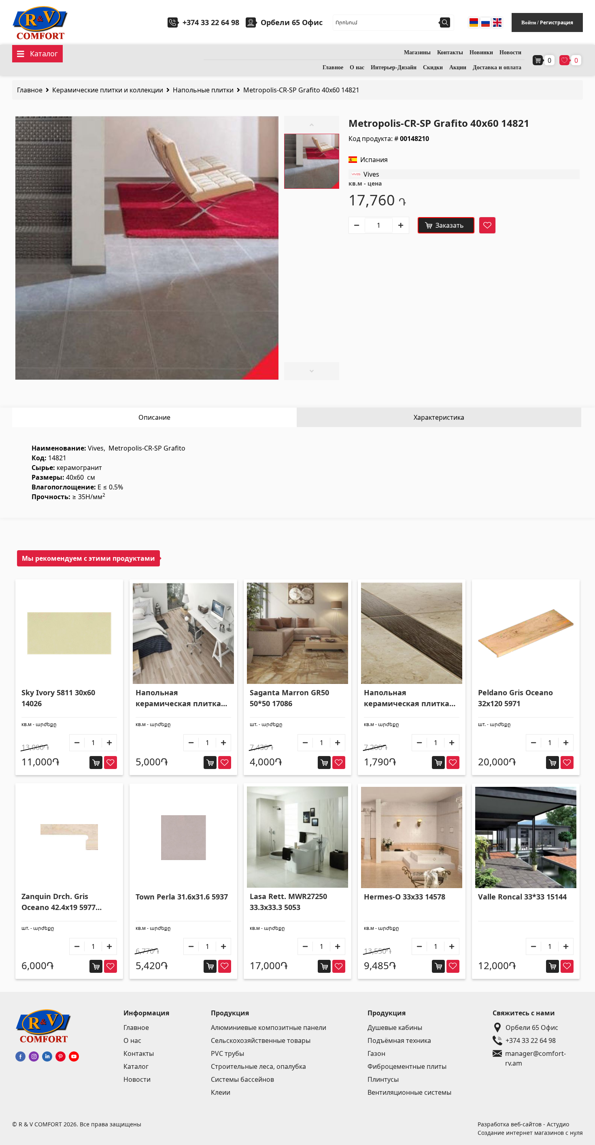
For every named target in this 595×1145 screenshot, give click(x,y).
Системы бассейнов (242, 1079)
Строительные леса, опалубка (258, 1066)
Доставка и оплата (497, 67)
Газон (376, 1053)
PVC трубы (227, 1053)
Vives (371, 174)
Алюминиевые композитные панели (268, 1027)
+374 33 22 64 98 (211, 22)
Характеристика (439, 417)
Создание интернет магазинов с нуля (530, 1132)
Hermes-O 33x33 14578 (404, 896)
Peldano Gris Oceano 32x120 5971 (515, 698)
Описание (154, 417)
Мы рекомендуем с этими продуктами (88, 558)
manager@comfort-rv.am (535, 1053)
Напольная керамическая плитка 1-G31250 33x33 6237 (406, 698)
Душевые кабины (395, 1027)
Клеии (220, 1092)
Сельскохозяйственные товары (260, 1040)
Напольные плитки (203, 89)
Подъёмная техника (399, 1040)
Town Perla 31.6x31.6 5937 (182, 896)
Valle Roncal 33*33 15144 (522, 896)
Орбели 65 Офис (532, 1027)
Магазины (417, 52)
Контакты (450, 52)
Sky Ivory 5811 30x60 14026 (58, 698)
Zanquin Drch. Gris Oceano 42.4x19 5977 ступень (58, 902)
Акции (457, 67)
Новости (510, 52)
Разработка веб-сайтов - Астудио (523, 1124)
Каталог (136, 1066)
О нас (357, 67)
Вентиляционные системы (409, 1092)
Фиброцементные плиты (407, 1066)
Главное (333, 67)
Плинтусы (383, 1079)
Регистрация (556, 22)
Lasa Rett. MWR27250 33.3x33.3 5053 (288, 901)
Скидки (433, 67)
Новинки (481, 52)
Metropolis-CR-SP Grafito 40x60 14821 (301, 89)
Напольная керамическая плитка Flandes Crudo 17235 (178, 698)
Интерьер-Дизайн (393, 67)
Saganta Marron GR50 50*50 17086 (289, 698)
